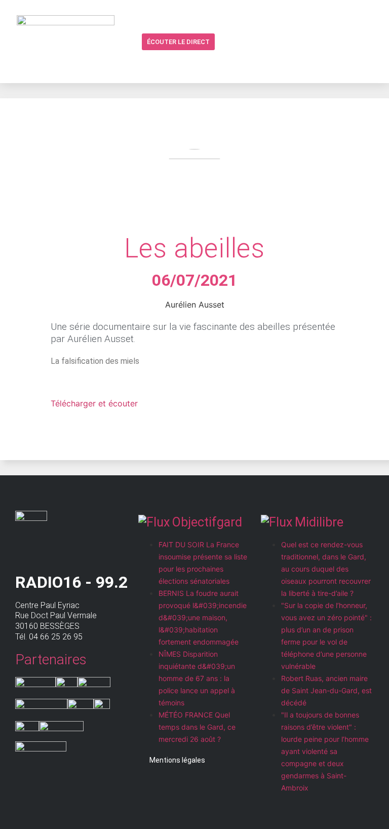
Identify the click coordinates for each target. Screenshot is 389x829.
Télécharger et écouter (94, 403)
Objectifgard (207, 522)
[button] (224, 42)
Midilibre (319, 522)
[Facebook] (243, 41)
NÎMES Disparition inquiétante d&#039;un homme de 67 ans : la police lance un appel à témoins (197, 678)
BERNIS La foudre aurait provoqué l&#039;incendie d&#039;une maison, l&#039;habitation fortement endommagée (203, 617)
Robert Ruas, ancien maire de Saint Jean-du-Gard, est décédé (326, 690)
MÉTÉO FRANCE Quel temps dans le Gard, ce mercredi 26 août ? (197, 726)
